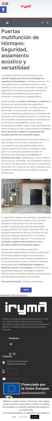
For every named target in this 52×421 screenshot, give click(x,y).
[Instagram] (47, 23)
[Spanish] (3, 3)
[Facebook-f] (42, 23)
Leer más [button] (23, 417)
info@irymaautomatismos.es (18, 379)
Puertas (23, 295)
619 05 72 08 (12, 374)
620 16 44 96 (12, 369)
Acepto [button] (35, 417)
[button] (3, 9)
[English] (6, 3)
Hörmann (15, 295)
